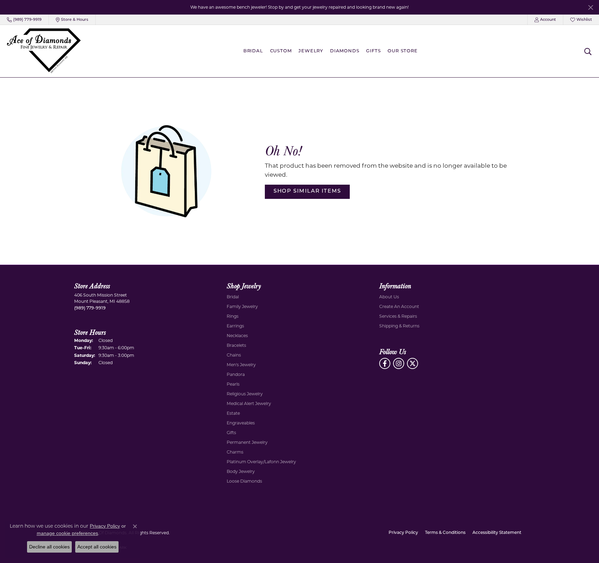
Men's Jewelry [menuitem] (241, 364)
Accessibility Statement (496, 533)
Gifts (373, 51)
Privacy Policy (403, 533)
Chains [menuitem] (234, 355)
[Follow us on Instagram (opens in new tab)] (398, 363)
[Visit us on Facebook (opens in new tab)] (384, 363)
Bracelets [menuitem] (236, 345)
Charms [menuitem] (235, 452)
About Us (389, 296)
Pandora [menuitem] (236, 374)
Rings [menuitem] (232, 316)
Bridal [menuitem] (233, 296)
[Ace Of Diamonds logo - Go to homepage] (43, 51)
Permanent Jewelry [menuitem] (247, 442)
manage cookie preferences (67, 533)
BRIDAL (253, 51)
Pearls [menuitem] (233, 384)
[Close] (590, 7)
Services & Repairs (398, 316)
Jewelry (310, 51)
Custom (281, 51)
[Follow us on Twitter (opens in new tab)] (412, 363)
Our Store (402, 51)
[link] (24, 20)
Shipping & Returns (399, 325)
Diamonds (344, 51)
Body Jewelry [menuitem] (241, 471)
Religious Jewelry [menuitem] (245, 393)
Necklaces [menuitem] (237, 335)
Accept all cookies (96, 546)
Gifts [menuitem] (231, 432)
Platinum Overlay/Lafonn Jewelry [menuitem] (261, 461)
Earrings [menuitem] (235, 325)
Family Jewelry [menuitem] (242, 306)
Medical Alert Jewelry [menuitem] (249, 403)
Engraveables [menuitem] (241, 422)
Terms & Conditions (445, 533)
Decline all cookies (49, 546)
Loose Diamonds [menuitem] (244, 481)
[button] (545, 20)
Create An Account (399, 306)
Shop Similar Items (307, 191)
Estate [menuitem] (233, 413)
